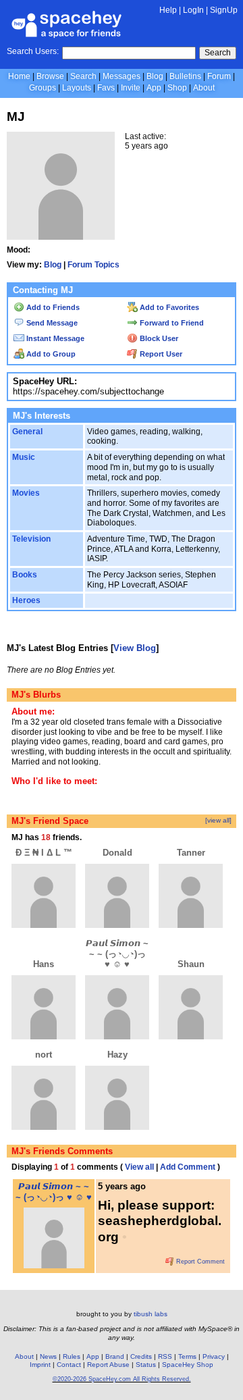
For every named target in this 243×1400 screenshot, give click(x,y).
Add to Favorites (168, 307)
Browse (50, 76)
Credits (141, 1356)
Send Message (51, 323)
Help (168, 10)
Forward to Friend (171, 323)
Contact (69, 1364)
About (204, 88)
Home (19, 76)
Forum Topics (93, 264)
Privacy (213, 1356)
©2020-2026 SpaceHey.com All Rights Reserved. (122, 1379)
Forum (219, 76)
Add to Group (50, 354)
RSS (165, 1356)
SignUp (224, 10)
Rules (71, 1356)
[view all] (218, 820)
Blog (154, 76)
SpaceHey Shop (187, 1364)
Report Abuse (108, 1364)
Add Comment (187, 1167)
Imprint (40, 1364)
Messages (121, 76)
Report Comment (199, 1261)
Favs (106, 88)
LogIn (193, 10)
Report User (160, 354)
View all (139, 1167)
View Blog (134, 648)
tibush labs (150, 1314)
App (153, 88)
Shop (177, 88)
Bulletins (185, 76)
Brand (114, 1356)
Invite (130, 88)
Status (146, 1364)
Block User (158, 338)
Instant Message (54, 338)
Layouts (76, 88)
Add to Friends (52, 307)
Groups (42, 88)
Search (218, 52)
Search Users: (33, 51)
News (48, 1356)
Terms (187, 1356)
